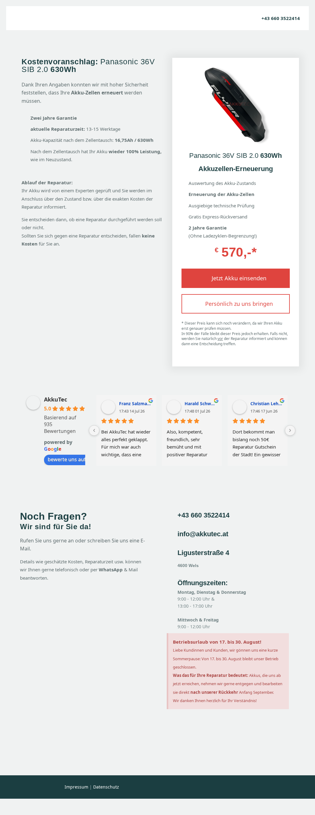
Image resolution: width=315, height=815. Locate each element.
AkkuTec (55, 399)
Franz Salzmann (135, 403)
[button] (235, 278)
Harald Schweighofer (201, 403)
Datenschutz (106, 787)
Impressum (76, 787)
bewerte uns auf (67, 459)
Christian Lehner (266, 403)
